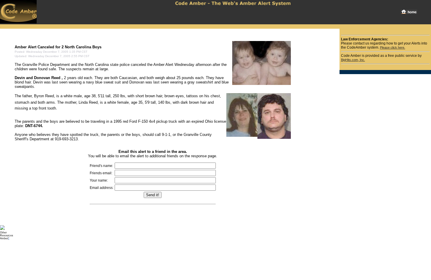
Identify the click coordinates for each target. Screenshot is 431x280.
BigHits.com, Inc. (353, 60)
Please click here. (392, 47)
